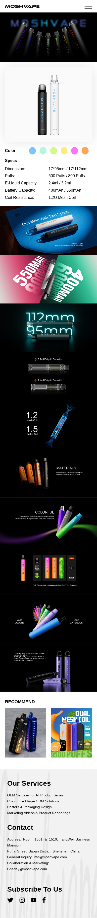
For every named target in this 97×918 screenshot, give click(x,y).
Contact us (48, 51)
